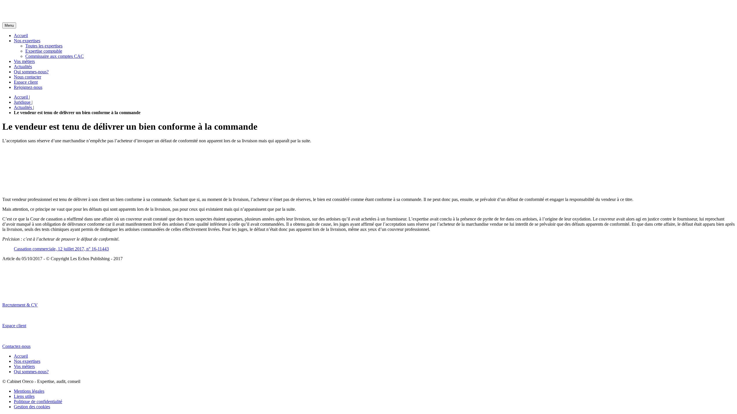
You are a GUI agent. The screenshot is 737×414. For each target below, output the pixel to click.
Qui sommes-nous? (31, 71)
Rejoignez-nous (28, 87)
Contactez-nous (16, 346)
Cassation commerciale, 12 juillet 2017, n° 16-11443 (61, 248)
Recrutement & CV (20, 304)
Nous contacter (27, 76)
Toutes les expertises (43, 45)
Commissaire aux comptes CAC (54, 56)
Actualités (23, 66)
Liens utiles (24, 396)
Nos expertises (27, 40)
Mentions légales (29, 391)
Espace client (26, 82)
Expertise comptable (43, 51)
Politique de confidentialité (38, 401)
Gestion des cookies (32, 406)
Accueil (21, 35)
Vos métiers (24, 61)
